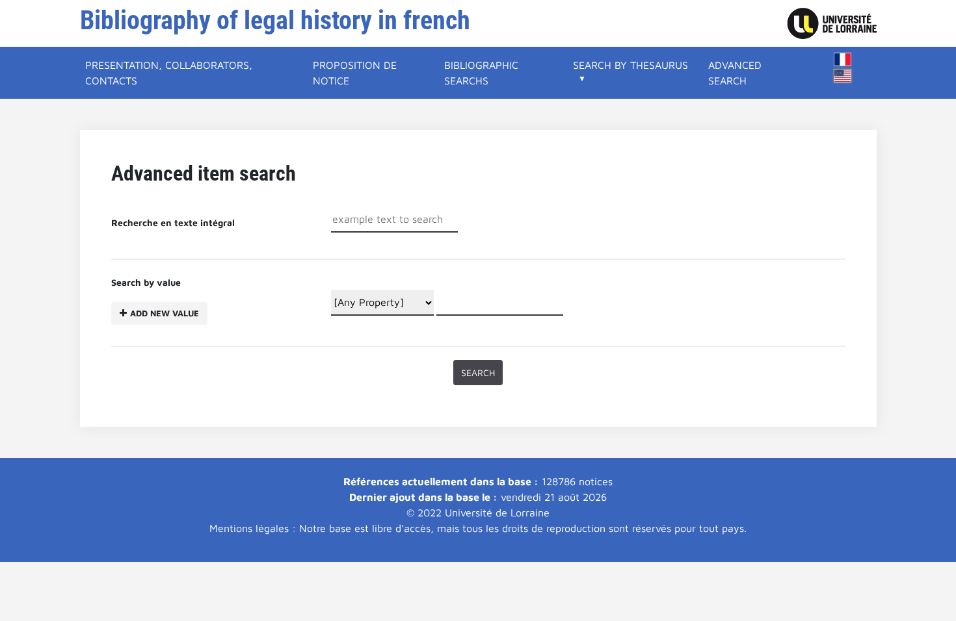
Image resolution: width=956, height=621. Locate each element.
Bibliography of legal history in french (275, 20)
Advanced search (735, 72)
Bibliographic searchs (481, 72)
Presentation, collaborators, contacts (168, 72)
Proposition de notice (355, 72)
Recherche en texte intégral (173, 222)
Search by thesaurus (630, 65)
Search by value (155, 297)
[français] (843, 59)
